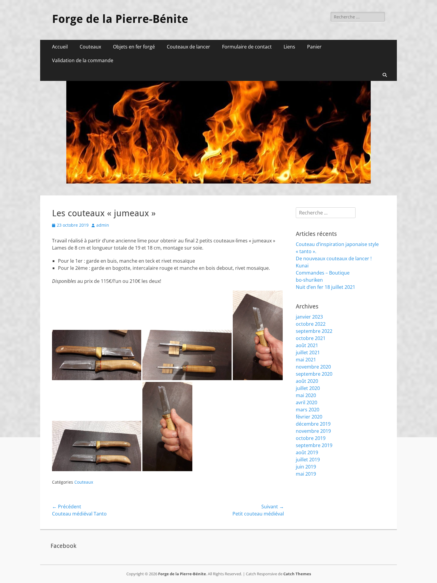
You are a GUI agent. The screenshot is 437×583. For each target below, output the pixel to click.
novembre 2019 (313, 431)
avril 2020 (306, 402)
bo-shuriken (309, 280)
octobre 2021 (311, 338)
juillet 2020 (308, 388)
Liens (289, 46)
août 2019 (307, 452)
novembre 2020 (313, 366)
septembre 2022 (314, 331)
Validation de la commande (82, 60)
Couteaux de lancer (188, 46)
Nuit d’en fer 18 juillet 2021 (325, 287)
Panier (314, 46)
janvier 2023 (309, 317)
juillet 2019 (308, 459)
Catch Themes (297, 573)
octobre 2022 (311, 324)
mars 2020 (307, 409)
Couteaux (90, 46)
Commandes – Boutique (323, 272)
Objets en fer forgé (134, 46)
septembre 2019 (314, 445)
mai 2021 (306, 359)
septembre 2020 (314, 374)
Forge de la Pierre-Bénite (120, 19)
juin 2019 (306, 466)
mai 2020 (306, 395)
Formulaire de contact (247, 46)
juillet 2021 (308, 352)
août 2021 (307, 345)
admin (102, 225)
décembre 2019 (313, 424)
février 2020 (309, 416)
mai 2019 (306, 474)
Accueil (60, 46)
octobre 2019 (311, 438)
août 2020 (307, 381)
